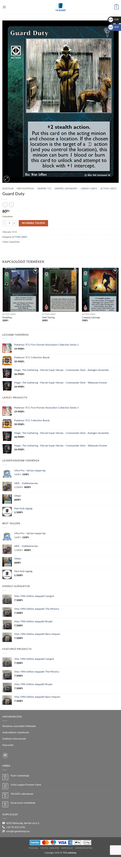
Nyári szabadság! (20, 775)
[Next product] (5, 204)
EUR (114, 20)
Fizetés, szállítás (49, 848)
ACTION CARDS (108, 189)
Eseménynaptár (83, 848)
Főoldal (33, 848)
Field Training (48, 317)
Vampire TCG (44, 189)
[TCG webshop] (60, 7)
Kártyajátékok (25, 189)
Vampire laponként (66, 189)
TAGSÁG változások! (22, 794)
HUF (114, 27)
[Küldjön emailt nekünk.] (5, 755)
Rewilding (7, 317)
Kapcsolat (67, 848)
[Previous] (2, 297)
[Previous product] (11, 204)
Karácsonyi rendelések (23, 803)
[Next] (118, 297)
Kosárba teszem (33, 223)
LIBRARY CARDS (89, 189)
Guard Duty (14, 242)
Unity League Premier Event (26, 784)
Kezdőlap (8, 189)
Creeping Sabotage (91, 317)
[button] (4, 7)
